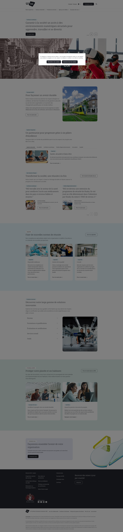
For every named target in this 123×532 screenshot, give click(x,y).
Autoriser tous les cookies (69, 61)
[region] (62, 59)
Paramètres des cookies (54, 61)
